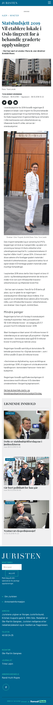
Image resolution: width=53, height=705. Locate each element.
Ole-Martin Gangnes (11, 653)
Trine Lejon (7, 663)
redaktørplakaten (10, 624)
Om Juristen (11, 596)
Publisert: (6, 97)
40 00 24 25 (7, 635)
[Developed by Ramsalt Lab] (38, 701)
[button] (4, 102)
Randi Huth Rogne (11, 677)
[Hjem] (9, 3)
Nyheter (14, 15)
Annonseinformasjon (15, 601)
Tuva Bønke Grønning (12, 94)
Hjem (4, 15)
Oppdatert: (26, 97)
